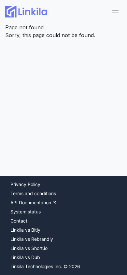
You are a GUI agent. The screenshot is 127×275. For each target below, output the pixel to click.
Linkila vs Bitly (25, 230)
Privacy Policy (25, 184)
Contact (18, 221)
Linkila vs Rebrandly (31, 239)
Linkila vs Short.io (29, 248)
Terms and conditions (33, 193)
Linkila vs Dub (25, 257)
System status (25, 211)
